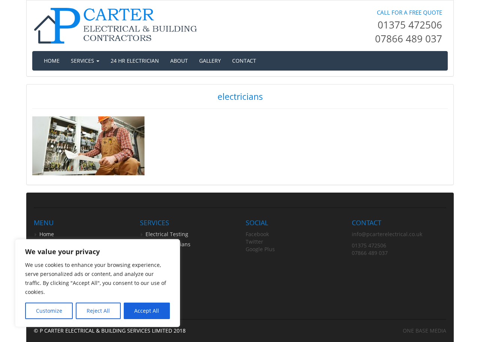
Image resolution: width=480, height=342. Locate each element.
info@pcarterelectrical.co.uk (387, 234)
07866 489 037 (408, 38)
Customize (49, 310)
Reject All (98, 310)
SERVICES (83, 60)
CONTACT (244, 60)
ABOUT (179, 60)
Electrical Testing (167, 234)
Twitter (254, 241)
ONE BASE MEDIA (424, 330)
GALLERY (210, 60)
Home (46, 234)
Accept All (146, 310)
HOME (52, 60)
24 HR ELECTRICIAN (135, 60)
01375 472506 (410, 25)
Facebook (257, 234)
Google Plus (260, 249)
